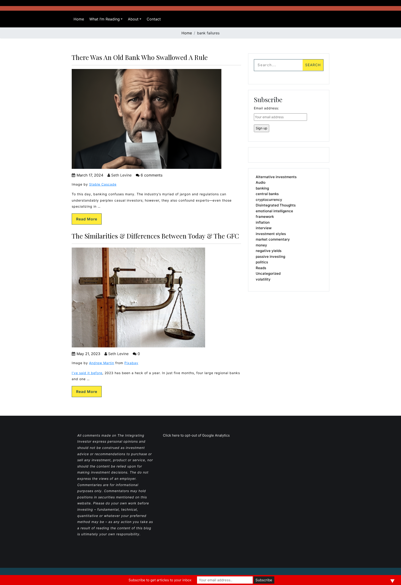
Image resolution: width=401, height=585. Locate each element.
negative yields (268, 250)
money (261, 245)
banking (262, 188)
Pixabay (131, 363)
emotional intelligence (274, 211)
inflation (263, 222)
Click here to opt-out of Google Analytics (196, 435)
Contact (154, 19)
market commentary (273, 239)
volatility (263, 279)
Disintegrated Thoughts (276, 205)
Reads (261, 268)
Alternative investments (276, 177)
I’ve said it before (87, 373)
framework (265, 216)
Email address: (266, 108)
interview (264, 228)
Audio (260, 182)
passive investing (270, 256)
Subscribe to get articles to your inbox (160, 580)
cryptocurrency (269, 199)
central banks (267, 194)
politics (262, 262)
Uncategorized (268, 273)
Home (79, 19)
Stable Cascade (102, 184)
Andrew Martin (101, 363)
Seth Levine (121, 175)
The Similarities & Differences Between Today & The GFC (155, 236)
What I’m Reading (104, 19)
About (133, 19)
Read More (86, 219)
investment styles (271, 234)
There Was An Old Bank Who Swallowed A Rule (140, 57)
